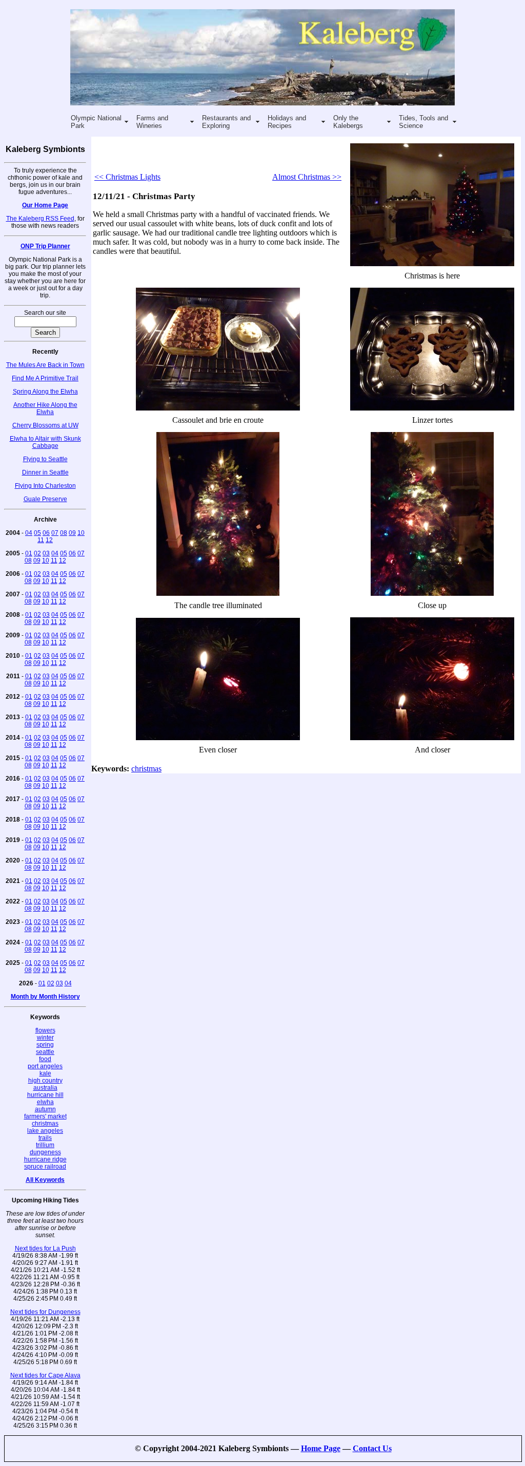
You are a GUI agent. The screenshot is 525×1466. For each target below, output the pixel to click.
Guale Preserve (45, 499)
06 (46, 532)
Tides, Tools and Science (423, 122)
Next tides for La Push (45, 1248)
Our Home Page (45, 205)
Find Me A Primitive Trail (45, 378)
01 (28, 553)
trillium (45, 1145)
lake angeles (45, 1130)
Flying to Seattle (45, 459)
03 (46, 553)
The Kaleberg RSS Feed (40, 218)
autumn (45, 1109)
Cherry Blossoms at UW (45, 425)
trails (45, 1137)
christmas (45, 1123)
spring (45, 1044)
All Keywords (45, 1179)
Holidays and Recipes (287, 122)
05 (37, 532)
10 (81, 532)
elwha (45, 1102)
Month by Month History (45, 996)
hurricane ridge (45, 1159)
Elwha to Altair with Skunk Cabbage (45, 442)
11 (40, 540)
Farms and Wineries (152, 122)
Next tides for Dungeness (45, 1312)
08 (63, 532)
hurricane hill (45, 1094)
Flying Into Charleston (45, 485)
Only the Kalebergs (348, 122)
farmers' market (45, 1116)
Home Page (320, 1448)
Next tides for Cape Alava (45, 1375)
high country (45, 1080)
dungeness (45, 1152)
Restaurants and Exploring (226, 122)
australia (45, 1087)
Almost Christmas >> (306, 177)
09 (72, 532)
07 (54, 532)
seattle (45, 1051)
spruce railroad (45, 1166)
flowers (45, 1030)
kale (45, 1073)
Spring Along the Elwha (45, 391)
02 (37, 553)
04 (28, 532)
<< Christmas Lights (127, 177)
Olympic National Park (96, 122)
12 (49, 540)
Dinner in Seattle (45, 472)
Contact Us (372, 1448)
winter (45, 1037)
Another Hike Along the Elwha (45, 408)
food (45, 1059)
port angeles (45, 1066)
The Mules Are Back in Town (45, 365)
